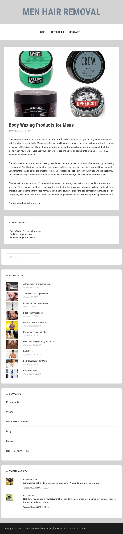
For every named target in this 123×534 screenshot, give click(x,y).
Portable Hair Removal (17, 421)
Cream (9, 412)
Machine (10, 441)
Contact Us (72, 528)
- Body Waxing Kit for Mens (22, 237)
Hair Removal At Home (17, 450)
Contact (74, 32)
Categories (57, 32)
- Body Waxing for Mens (20, 234)
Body (11, 131)
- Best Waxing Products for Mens (25, 231)
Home (42, 32)
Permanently (12, 402)
